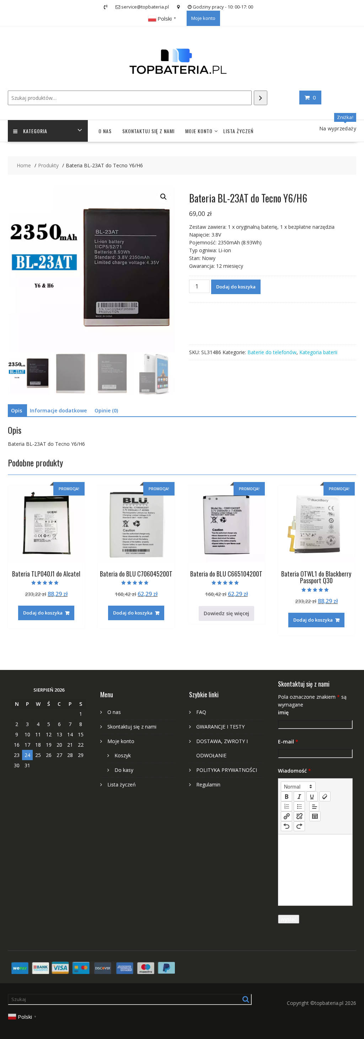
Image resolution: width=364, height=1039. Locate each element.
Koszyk (122, 755)
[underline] (312, 796)
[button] (163, 196)
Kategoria (35, 131)
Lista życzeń (238, 131)
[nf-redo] (299, 826)
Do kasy (123, 770)
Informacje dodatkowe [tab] (58, 410)
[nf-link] (286, 816)
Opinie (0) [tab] (106, 410)
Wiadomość (294, 770)
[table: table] (315, 816)
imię (283, 712)
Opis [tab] (16, 410)
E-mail (288, 741)
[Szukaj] (260, 98)
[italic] (299, 796)
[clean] (325, 796)
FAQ (201, 712)
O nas (105, 131)
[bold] (286, 796)
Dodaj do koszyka (236, 286)
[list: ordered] (286, 806)
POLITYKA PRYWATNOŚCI (226, 770)
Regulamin (208, 784)
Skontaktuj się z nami (148, 131)
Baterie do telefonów (271, 352)
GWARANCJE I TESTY (220, 726)
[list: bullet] (299, 806)
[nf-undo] (286, 826)
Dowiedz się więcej (226, 613)
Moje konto (203, 18)
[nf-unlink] (299, 816)
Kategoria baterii (318, 352)
